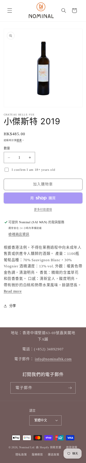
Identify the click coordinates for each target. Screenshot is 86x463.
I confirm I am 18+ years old (33, 169)
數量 (7, 148)
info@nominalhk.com (53, 359)
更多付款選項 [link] (43, 209)
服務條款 (37, 454)
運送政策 (53, 454)
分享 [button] (12, 306)
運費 (19, 140)
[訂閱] (70, 388)
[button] (9, 10)
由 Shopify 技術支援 (48, 447)
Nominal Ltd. (27, 447)
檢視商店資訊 (18, 234)
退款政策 (71, 447)
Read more (13, 291)
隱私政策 (21, 454)
